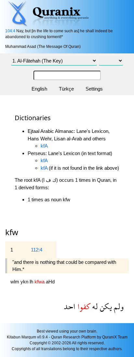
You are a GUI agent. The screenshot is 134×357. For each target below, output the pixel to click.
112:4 (36, 249)
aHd (50, 281)
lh (32, 281)
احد (69, 306)
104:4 (10, 31)
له (94, 306)
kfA (44, 146)
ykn (25, 281)
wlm (15, 281)
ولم (118, 306)
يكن (105, 306)
